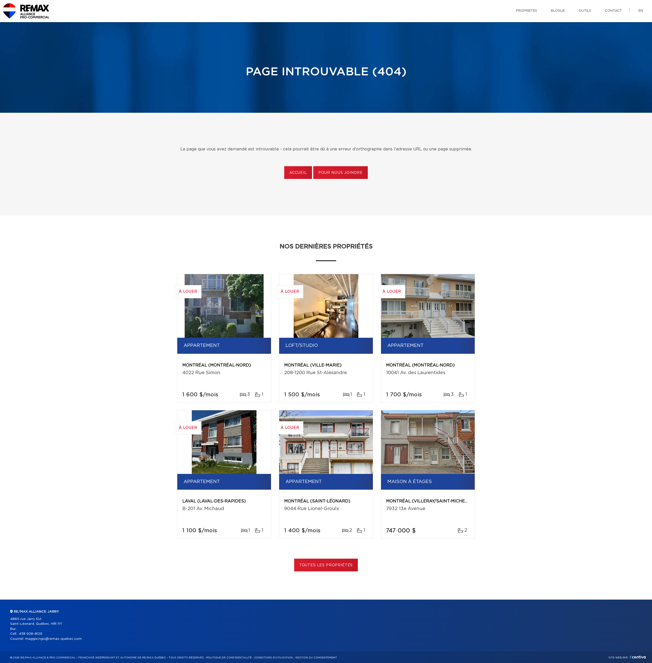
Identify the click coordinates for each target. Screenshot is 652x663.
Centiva (638, 657)
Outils (585, 10)
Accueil (298, 173)
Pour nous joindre (340, 173)
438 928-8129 (30, 634)
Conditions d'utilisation (273, 657)
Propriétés (526, 10)
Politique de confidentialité (229, 657)
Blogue (558, 10)
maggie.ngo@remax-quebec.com (53, 639)
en (641, 10)
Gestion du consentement (316, 657)
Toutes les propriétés (326, 565)
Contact (613, 10)
